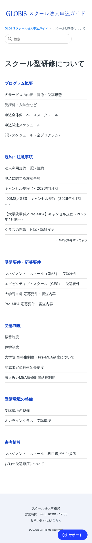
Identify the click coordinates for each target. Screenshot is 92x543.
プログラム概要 (19, 83)
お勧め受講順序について (24, 463)
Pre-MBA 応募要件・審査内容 (29, 304)
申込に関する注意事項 (22, 178)
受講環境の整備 (19, 399)
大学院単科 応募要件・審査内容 (30, 294)
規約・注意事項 (19, 156)
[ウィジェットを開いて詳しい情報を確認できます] (72, 535)
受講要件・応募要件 (23, 262)
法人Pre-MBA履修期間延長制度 (30, 377)
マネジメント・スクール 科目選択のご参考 (40, 453)
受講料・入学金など (21, 104)
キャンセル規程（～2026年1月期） (33, 188)
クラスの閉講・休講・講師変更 (30, 229)
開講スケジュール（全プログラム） (33, 135)
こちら (57, 520)
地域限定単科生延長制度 (24, 367)
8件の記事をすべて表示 (71, 240)
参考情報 (13, 442)
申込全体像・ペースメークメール (31, 115)
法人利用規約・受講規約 (24, 168)
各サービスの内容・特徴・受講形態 (33, 94)
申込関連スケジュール (22, 125)
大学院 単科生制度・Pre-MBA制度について (39, 357)
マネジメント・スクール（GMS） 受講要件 (41, 273)
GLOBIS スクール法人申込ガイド (26, 28)
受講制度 (13, 325)
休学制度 (12, 347)
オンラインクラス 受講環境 (28, 420)
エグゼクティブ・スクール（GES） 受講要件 (42, 283)
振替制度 (12, 337)
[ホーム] (45, 13)
